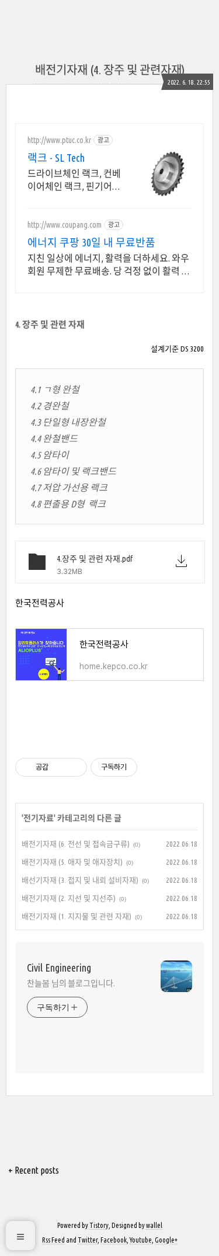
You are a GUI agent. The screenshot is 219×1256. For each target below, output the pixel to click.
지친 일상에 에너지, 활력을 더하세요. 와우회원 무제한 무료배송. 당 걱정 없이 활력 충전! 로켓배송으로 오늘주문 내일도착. (108, 265)
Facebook (113, 1240)
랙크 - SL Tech (56, 157)
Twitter (88, 1240)
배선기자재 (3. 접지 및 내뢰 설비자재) (80, 880)
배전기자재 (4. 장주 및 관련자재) (110, 69)
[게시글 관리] (74, 767)
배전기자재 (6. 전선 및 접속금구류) (76, 844)
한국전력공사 (39, 603)
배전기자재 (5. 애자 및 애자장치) (72, 862)
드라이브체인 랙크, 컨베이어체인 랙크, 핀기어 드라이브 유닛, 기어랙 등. (74, 180)
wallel (154, 1225)
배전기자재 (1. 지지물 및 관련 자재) (76, 916)
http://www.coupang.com (64, 224)
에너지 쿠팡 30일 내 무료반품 (91, 242)
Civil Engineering (59, 967)
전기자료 (38, 818)
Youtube (141, 1240)
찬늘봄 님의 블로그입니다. (71, 983)
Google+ (166, 1240)
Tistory (99, 1225)
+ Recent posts (33, 1170)
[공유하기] (59, 767)
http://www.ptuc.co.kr (59, 140)
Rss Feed (53, 1240)
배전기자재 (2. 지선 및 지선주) (69, 898)
